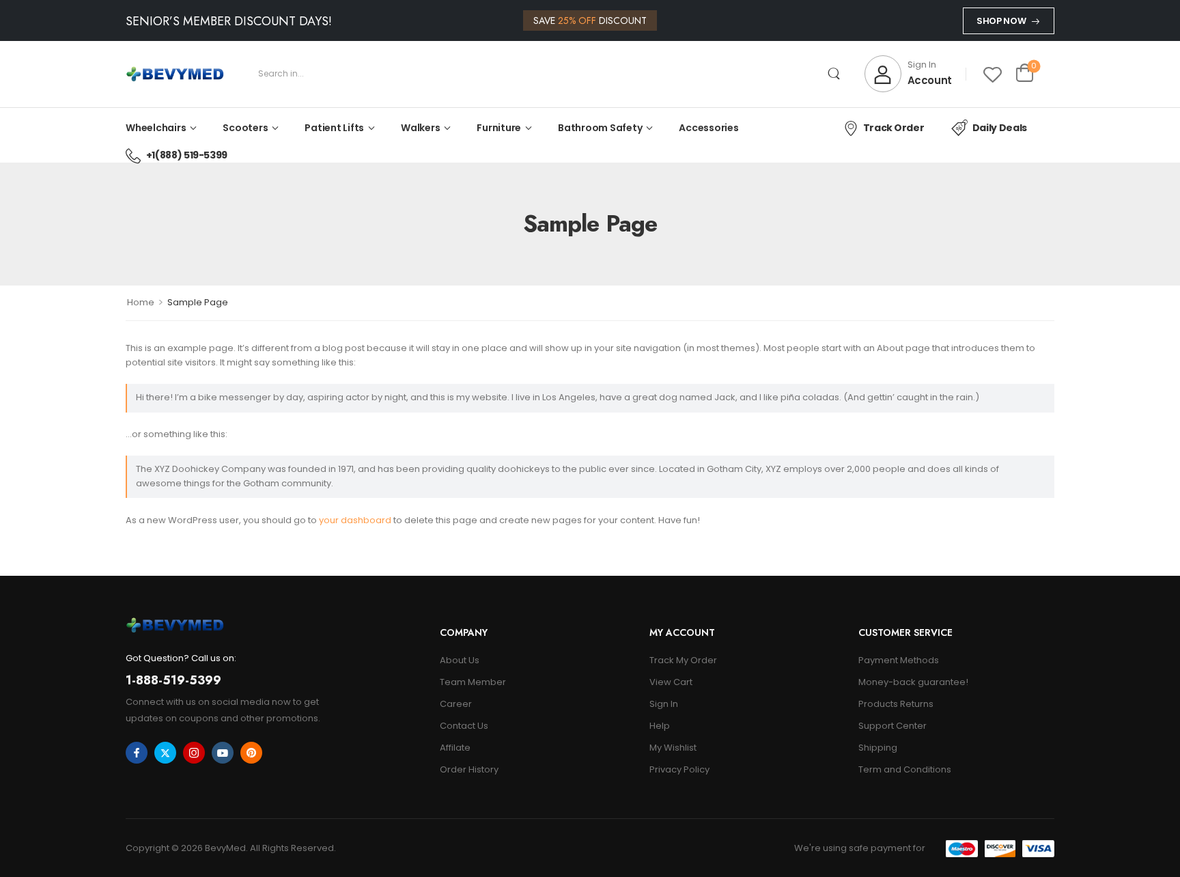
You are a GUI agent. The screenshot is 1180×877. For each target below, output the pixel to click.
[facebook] (137, 753)
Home (140, 302)
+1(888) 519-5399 (186, 155)
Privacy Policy (679, 769)
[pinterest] (251, 753)
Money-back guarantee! (913, 682)
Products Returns (895, 703)
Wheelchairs (156, 128)
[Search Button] (834, 73)
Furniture (499, 128)
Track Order (893, 128)
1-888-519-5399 (173, 680)
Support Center (892, 725)
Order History (469, 769)
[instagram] (194, 753)
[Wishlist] (992, 74)
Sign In (663, 703)
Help (659, 725)
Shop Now (1001, 20)
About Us (459, 660)
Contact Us (464, 725)
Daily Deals (999, 128)
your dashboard (355, 520)
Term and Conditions (904, 769)
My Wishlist (673, 747)
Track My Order (683, 660)
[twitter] (165, 753)
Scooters (245, 128)
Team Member (473, 682)
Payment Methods (898, 660)
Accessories (708, 128)
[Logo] (175, 74)
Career (456, 703)
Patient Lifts (334, 128)
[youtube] (223, 753)
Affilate (455, 747)
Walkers (420, 128)
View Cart (670, 682)
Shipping (877, 747)
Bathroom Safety (600, 128)
